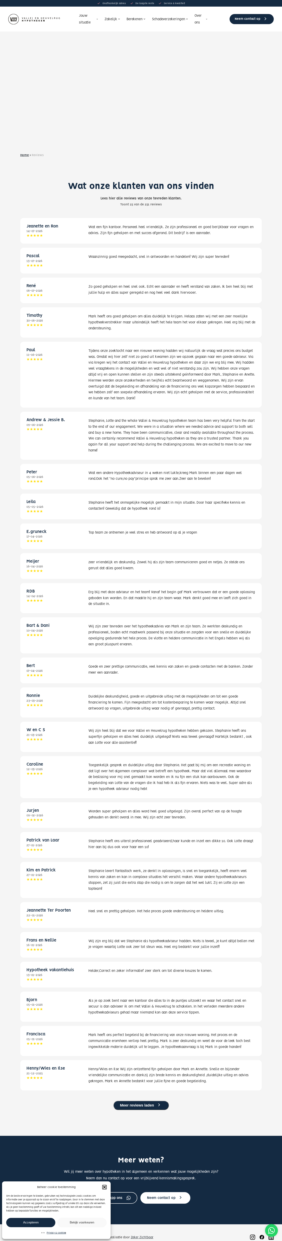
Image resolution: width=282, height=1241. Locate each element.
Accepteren (31, 1222)
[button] (104, 1187)
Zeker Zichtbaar (142, 1237)
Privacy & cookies (56, 1233)
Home (24, 155)
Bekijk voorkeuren (82, 1222)
